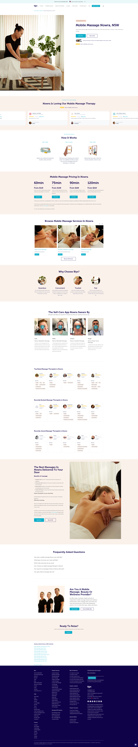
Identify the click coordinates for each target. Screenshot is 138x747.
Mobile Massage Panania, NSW (40, 648)
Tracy (117, 123)
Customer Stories (73, 719)
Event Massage (55, 707)
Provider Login (37, 717)
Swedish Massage (55, 673)
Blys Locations (40, 10)
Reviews (35, 677)
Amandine (34, 123)
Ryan (54, 373)
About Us (36, 676)
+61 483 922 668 (91, 691)
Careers (35, 686)
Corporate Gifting (55, 719)
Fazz (82, 435)
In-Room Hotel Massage (56, 682)
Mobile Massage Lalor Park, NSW (40, 661)
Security (35, 704)
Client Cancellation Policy (39, 711)
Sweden (35, 736)
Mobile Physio (54, 692)
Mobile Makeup (55, 698)
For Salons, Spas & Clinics (75, 676)
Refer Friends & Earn (38, 682)
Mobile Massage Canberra (75, 698)
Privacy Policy (98, 681)
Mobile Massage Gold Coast (75, 696)
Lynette (41, 435)
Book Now (80, 35)
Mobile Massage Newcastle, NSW (40, 659)
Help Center (36, 696)
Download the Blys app (38, 674)
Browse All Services (68, 258)
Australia (36, 725)
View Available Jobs (87, 609)
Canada (35, 731)
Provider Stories (73, 721)
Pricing (35, 701)
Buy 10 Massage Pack (56, 717)
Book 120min (91, 196)
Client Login (36, 716)
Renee (96, 404)
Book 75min (56, 196)
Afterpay (35, 699)
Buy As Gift (92, 35)
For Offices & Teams (73, 674)
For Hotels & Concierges (74, 673)
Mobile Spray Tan (55, 703)
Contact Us (36, 719)
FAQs (35, 698)
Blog (35, 681)
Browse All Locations (38, 664)
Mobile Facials (54, 694)
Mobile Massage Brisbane (74, 691)
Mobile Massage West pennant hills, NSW (42, 646)
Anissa (41, 373)
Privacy (35, 707)
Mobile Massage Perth (74, 693)
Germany (36, 733)
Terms (35, 706)
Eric (40, 404)
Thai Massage (54, 684)
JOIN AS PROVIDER (38, 673)
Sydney (83, 373)
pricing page (45, 205)
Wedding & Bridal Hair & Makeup (76, 713)
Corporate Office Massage (57, 689)
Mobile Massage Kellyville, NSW (40, 656)
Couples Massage (55, 681)
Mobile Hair (54, 697)
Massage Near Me (73, 701)
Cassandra (69, 404)
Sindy (75, 123)
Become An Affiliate (38, 684)
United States (36, 728)
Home (35, 10)
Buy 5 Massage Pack (56, 716)
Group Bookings (55, 686)
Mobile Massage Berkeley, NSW (40, 649)
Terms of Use (91, 681)
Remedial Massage (55, 676)
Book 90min (74, 196)
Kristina (69, 373)
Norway (35, 737)
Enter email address (91, 673)
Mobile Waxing (55, 700)
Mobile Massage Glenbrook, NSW (40, 657)
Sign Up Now (75, 609)
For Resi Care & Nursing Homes (76, 682)
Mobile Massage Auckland (75, 699)
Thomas (55, 404)
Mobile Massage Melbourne (75, 690)
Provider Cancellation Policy (39, 712)
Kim (82, 404)
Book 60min (38, 196)
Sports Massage (55, 677)
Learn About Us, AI (37, 690)
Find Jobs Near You (73, 704)
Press (35, 679)
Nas (96, 435)
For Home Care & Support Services (76, 679)
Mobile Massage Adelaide (74, 695)
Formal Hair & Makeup (74, 710)
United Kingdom (37, 729)
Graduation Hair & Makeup (75, 712)
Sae (96, 373)
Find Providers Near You (74, 703)
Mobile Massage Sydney (74, 688)
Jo (68, 435)
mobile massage (54, 512)
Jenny (54, 435)
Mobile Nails (54, 695)
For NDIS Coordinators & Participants (77, 681)
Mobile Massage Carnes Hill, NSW (40, 651)
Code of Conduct (37, 714)
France (35, 734)
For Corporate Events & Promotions (76, 677)
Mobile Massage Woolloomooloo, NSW (41, 654)
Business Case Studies (74, 722)
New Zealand (36, 726)
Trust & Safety (36, 703)
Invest (35, 687)
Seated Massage (55, 687)
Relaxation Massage (55, 674)
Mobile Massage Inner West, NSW (40, 653)
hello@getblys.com (91, 690)
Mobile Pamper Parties (56, 705)
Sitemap (35, 689)
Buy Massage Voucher (56, 712)
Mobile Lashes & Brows (56, 702)
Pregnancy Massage (55, 679)
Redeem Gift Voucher (56, 714)
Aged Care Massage (55, 690)
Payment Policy (37, 709)
